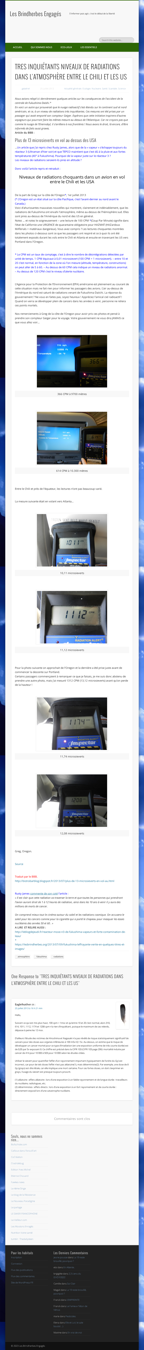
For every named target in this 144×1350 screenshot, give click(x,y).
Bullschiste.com (19, 1144)
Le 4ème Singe (18, 1188)
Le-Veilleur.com (19, 1219)
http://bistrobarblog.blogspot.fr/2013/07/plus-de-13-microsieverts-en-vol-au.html (64, 881)
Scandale (113, 88)
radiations (58, 956)
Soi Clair (71, 1283)
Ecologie (87, 88)
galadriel (26, 88)
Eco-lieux (66, 47)
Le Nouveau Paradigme (23, 1201)
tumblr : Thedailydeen (22, 1239)
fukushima (42, 956)
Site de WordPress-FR (22, 1282)
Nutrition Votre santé (21, 1232)
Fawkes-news (17, 1182)
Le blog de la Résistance (23, 1194)
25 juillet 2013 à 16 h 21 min (28, 1008)
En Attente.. (69, 1267)
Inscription (16, 1257)
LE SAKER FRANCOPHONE (24, 1213)
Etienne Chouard (19, 1175)
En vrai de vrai (75, 1332)
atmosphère (24, 956)
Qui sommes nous (41, 47)
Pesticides (71, 1316)
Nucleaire (96, 88)
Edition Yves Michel (21, 1169)
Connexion (16, 1263)
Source (19, 864)
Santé (104, 88)
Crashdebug (17, 1163)
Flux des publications (22, 1269)
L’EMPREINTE (73, 1299)
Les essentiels (88, 47)
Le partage (16, 1207)
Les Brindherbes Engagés (35, 13)
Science (122, 88)
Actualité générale (72, 88)
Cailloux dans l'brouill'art (23, 1150)
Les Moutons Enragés (22, 1226)
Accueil (17, 47)
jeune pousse (60, 1257)
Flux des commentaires (23, 1276)
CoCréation (17, 1157)
